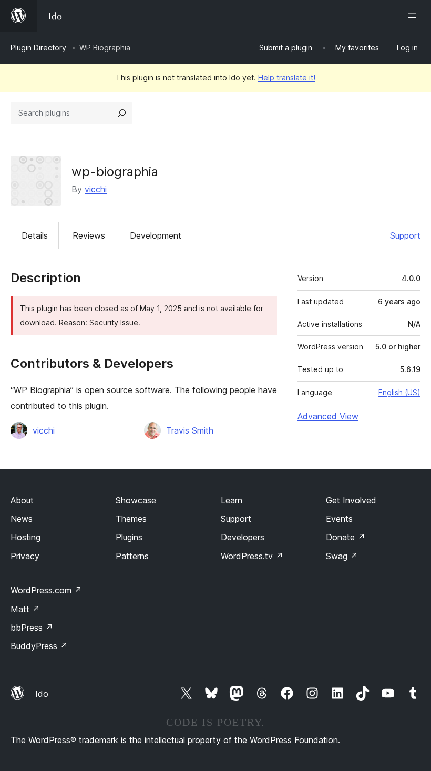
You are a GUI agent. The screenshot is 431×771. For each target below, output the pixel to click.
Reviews (89, 235)
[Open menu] (414, 16)
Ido (41, 693)
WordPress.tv (252, 556)
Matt (25, 609)
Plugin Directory (38, 47)
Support (405, 235)
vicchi (96, 189)
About (22, 500)
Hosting (25, 537)
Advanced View (327, 416)
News (22, 518)
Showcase (136, 500)
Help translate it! (286, 77)
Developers (242, 537)
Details (35, 235)
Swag (342, 556)
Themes (131, 518)
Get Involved (351, 500)
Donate (345, 537)
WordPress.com (46, 590)
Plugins (129, 537)
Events (339, 518)
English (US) (399, 392)
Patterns (132, 556)
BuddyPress (39, 646)
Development (155, 235)
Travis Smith (189, 430)
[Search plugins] (121, 113)
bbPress (32, 627)
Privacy (25, 556)
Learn (231, 500)
